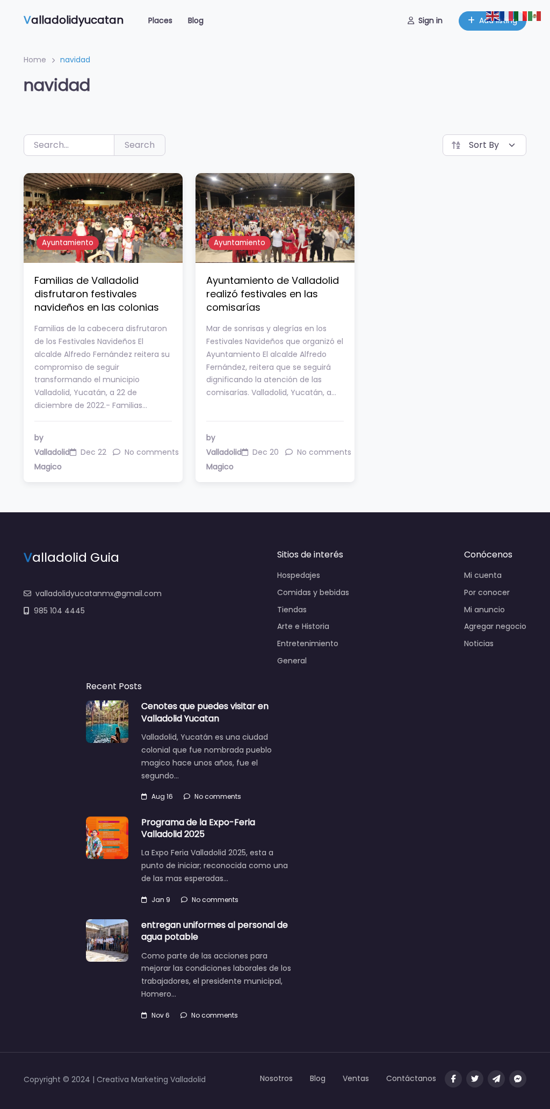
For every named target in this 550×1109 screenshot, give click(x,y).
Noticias (479, 643)
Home (35, 59)
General (292, 660)
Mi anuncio (484, 609)
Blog (196, 20)
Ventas (356, 1078)
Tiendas (292, 609)
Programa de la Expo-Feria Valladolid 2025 (198, 828)
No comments (217, 796)
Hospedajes (298, 575)
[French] (507, 15)
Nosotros (276, 1078)
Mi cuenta (483, 575)
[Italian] (521, 15)
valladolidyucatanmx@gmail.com (98, 593)
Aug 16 (162, 796)
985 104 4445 (59, 610)
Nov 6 (160, 1015)
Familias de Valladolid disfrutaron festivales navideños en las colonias (96, 294)
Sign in (430, 20)
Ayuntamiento (67, 243)
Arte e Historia (303, 626)
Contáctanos (411, 1078)
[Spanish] (535, 15)
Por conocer (487, 592)
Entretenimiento (307, 643)
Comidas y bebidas (313, 592)
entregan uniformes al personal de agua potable (214, 931)
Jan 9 (160, 899)
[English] (493, 15)
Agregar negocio (495, 626)
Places (160, 20)
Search (140, 145)
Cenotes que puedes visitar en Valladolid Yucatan (205, 712)
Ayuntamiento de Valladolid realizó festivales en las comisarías (272, 294)
